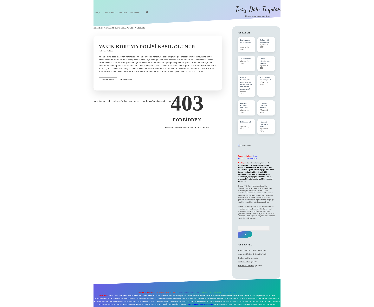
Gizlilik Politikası (109, 13)
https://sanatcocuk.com (104, 101)
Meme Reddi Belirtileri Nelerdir (248, 250)
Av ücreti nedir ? (246, 59)
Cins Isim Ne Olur (244, 258)
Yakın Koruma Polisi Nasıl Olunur (147, 46)
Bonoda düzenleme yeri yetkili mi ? (265, 61)
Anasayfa (97, 13)
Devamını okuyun (109, 80)
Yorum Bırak (127, 80)
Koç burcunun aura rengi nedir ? (245, 42)
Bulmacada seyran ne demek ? (264, 105)
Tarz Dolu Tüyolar (258, 9)
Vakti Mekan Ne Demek (246, 266)
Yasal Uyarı (122, 13)
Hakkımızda (134, 13)
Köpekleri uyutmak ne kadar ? (264, 124)
